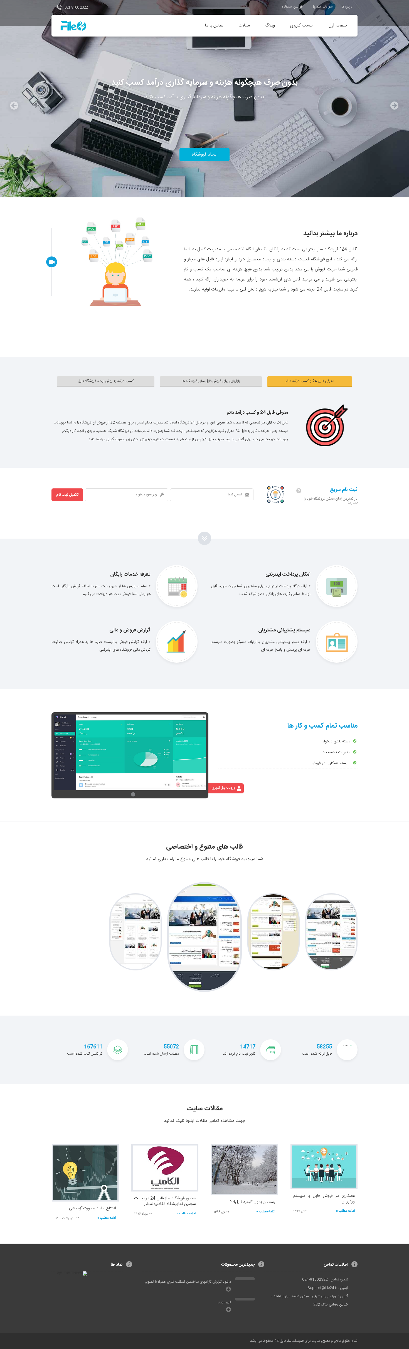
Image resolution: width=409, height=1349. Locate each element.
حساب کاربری (302, 25)
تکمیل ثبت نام (67, 494)
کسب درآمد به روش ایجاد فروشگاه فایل (106, 381)
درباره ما (347, 7)
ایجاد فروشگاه (205, 154)
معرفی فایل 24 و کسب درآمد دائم (309, 381)
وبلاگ (270, 25)
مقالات (244, 25)
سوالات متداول (322, 7)
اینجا (190, 1121)
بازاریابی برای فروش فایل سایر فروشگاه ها (211, 381)
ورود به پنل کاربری (223, 788)
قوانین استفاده (292, 7)
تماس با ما (214, 25)
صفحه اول (338, 25)
